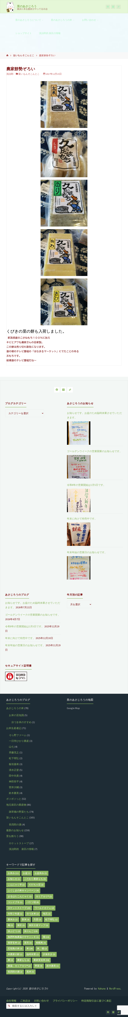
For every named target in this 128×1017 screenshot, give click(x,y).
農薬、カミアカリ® (19, 965)
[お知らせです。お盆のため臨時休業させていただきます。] (78, 433)
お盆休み (41, 873)
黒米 (30, 971)
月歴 (37, 919)
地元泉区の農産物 (16, 804)
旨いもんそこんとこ (23, 55)
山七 (11, 746)
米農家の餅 (15, 954)
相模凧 (41, 942)
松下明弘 (14, 758)
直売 (28, 942)
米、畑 (42, 948)
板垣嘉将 (14, 764)
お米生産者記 (13, 728)
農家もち (23, 960)
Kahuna (101, 988)
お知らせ (14, 879)
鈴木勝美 (14, 793)
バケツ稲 (33, 902)
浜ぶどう (14, 931)
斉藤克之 (14, 752)
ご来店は (25, 1001)
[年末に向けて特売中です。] (78, 534)
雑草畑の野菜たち (19, 811)
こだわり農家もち (35, 879)
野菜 (38, 965)
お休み (13, 873)
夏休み (13, 919)
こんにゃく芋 (16, 884)
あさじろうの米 (15, 708)
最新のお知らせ (15, 830)
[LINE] (118, 7)
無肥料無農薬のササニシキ (23, 937)
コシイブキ (15, 902)
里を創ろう (12, 836)
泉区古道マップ (38, 925)
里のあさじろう (27, 6)
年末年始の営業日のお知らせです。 (87, 552)
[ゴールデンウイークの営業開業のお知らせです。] (78, 466)
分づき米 (33, 913)
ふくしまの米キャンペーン (23, 890)
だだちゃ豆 (36, 884)
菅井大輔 (14, 787)
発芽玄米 (14, 942)
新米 (25, 919)
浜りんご (30, 931)
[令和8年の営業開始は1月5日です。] (78, 500)
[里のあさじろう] (10, 6)
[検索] (9, 1006)
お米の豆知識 (16, 715)
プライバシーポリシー (65, 1001)
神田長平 (14, 781)
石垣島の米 (15, 948)
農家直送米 (41, 960)
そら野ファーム (17, 735)
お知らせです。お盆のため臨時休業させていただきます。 (94, 415)
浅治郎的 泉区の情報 (21, 849)
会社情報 (11, 1001)
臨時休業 (33, 954)
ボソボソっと (13, 798)
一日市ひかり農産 (19, 740)
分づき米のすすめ (21, 722)
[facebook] (108, 7)
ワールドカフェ (44, 908)
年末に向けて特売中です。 (82, 518)
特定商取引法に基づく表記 (96, 1001)
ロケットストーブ (19, 843)
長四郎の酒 (15, 824)
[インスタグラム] (113, 7)
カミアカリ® (44, 896)
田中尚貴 (14, 775)
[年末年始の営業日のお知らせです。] (78, 568)
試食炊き (49, 954)
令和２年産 (15, 913)
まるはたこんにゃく (20, 896)
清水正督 (14, 769)
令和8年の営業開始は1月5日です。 (86, 484)
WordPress (115, 988)
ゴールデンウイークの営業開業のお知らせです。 (94, 451)
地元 (46, 913)
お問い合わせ (41, 1001)
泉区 (21, 925)
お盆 (26, 873)
